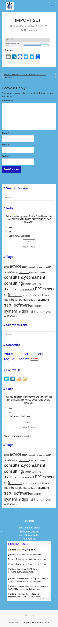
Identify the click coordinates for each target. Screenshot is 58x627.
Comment (7, 100)
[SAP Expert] (9, 5)
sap (7, 305)
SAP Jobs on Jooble (29, 535)
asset (24, 267)
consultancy (15, 277)
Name (5, 133)
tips (25, 311)
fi (9, 294)
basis (6, 272)
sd (12, 306)
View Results (29, 247)
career (24, 272)
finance (16, 294)
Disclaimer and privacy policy (17, 436)
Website (6, 156)
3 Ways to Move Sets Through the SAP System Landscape (25, 76)
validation (43, 312)
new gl (34, 300)
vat (49, 311)
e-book (23, 289)
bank (48, 266)
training (33, 311)
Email (5, 144)
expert (48, 289)
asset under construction (36, 267)
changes (33, 272)
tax (19, 311)
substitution (35, 306)
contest (27, 283)
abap (6, 266)
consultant (35, 277)
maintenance (13, 299)
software (22, 305)
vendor (8, 316)
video (14, 316)
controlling (36, 284)
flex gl (25, 295)
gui (38, 295)
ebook (31, 289)
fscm (34, 295)
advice (15, 266)
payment (43, 299)
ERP (38, 289)
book (12, 272)
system (10, 311)
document (11, 289)
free (30, 295)
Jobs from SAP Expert (29, 527)
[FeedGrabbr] (29, 598)
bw (17, 272)
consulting (13, 283)
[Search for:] (29, 197)
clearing (41, 272)
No (10, 232)
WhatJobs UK (29, 538)
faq (5, 295)
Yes (10, 227)
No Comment (30, 30)
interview (44, 295)
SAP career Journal (29, 531)
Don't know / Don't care (19, 236)
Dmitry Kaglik (20, 26)
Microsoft (27, 300)
